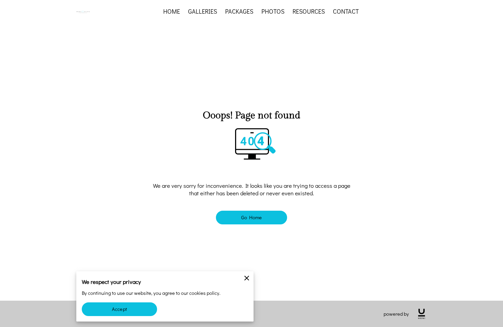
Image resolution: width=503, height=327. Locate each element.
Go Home (251, 217)
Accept (119, 309)
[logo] (421, 314)
